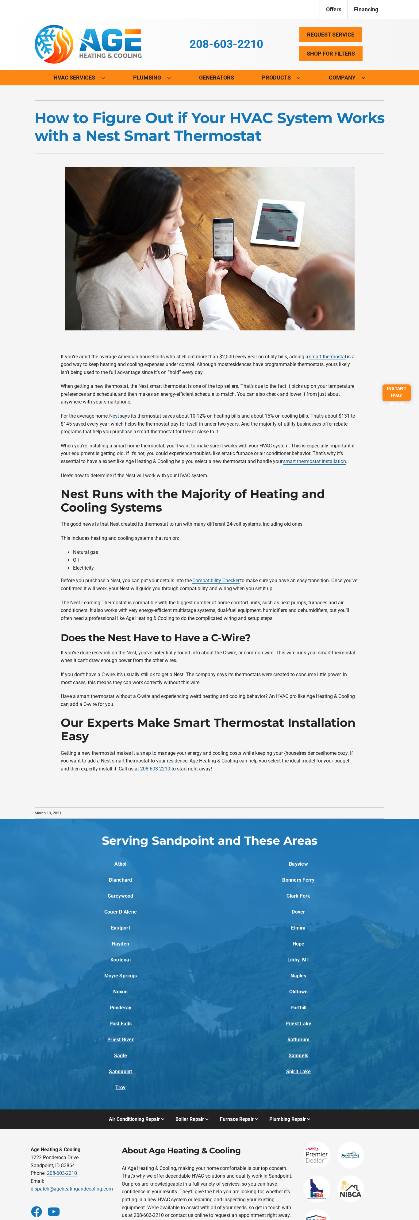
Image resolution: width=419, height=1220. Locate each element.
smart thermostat (327, 357)
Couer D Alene (120, 912)
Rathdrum (298, 1040)
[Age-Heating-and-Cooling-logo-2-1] (88, 27)
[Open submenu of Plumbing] (172, 77)
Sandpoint (120, 1071)
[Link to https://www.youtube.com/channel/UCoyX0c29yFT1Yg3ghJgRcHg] (52, 1211)
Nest (114, 416)
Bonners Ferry (298, 880)
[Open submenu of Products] (302, 77)
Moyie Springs (120, 976)
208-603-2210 (155, 769)
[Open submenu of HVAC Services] (106, 77)
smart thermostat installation (314, 461)
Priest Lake (299, 1024)
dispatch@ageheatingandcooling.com (72, 1189)
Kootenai (120, 960)
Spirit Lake (298, 1071)
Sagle (120, 1055)
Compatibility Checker (216, 580)
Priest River (120, 1040)
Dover (298, 912)
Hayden (120, 944)
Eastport (120, 928)
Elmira (298, 928)
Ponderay (121, 1008)
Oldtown (298, 992)
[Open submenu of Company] (366, 77)
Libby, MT (298, 960)
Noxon (120, 992)
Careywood (120, 896)
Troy (120, 1087)
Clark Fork (298, 896)
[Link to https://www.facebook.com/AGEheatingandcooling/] (36, 1211)
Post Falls (121, 1024)
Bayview (298, 864)
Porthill (298, 1008)
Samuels (299, 1055)
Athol (120, 864)
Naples (298, 976)
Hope (299, 944)
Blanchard (120, 880)
